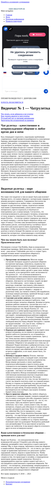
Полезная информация (15, 19)
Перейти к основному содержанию (15, 2)
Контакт (9, 484)
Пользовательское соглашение (18, 482)
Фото (8, 17)
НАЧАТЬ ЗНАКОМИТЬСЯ (12, 102)
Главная (9, 15)
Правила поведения (14, 21)
